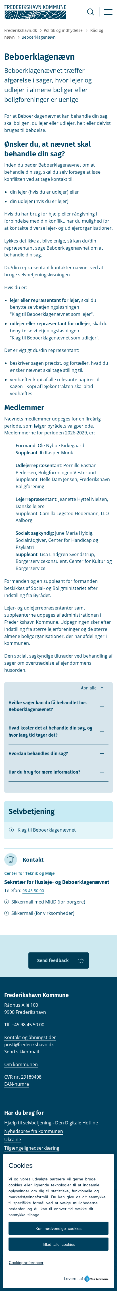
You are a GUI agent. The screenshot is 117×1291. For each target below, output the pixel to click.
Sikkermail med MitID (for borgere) (48, 902)
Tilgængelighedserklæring (31, 1148)
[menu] (108, 11)
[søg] (90, 12)
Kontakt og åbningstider (30, 1037)
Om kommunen (21, 1064)
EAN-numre (16, 1084)
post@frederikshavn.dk (29, 1044)
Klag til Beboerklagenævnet (47, 830)
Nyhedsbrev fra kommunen (33, 1131)
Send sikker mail (21, 1051)
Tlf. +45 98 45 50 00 (24, 1024)
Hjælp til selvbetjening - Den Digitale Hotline (51, 1123)
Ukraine (12, 1139)
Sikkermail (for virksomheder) (42, 913)
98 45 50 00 (33, 890)
